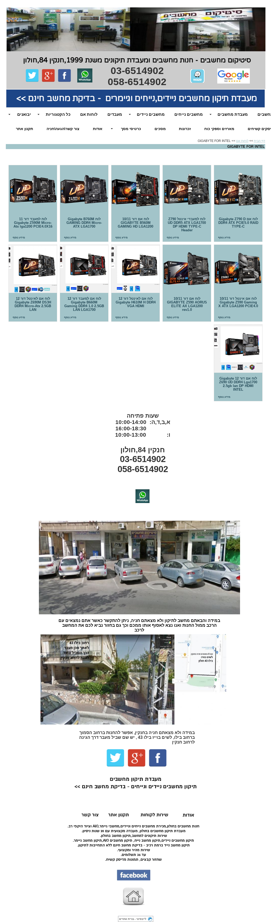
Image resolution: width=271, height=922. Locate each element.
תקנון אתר (24, 129)
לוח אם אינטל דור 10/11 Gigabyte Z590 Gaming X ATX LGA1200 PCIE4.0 (238, 269)
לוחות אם (242, 141)
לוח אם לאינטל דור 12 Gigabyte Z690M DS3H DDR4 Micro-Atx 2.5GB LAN (33, 269)
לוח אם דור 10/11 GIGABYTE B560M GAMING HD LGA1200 (135, 189)
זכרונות (185, 129)
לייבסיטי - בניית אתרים (132, 919)
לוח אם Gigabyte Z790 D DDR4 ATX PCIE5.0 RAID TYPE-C (238, 189)
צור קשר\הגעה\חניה (63, 129)
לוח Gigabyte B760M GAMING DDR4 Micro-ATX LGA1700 (84, 189)
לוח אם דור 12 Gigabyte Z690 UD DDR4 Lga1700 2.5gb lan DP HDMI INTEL (238, 349)
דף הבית (259, 141)
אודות (97, 129)
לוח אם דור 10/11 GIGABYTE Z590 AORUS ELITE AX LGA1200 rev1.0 (187, 269)
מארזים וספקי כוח (219, 129)
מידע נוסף (224, 237)
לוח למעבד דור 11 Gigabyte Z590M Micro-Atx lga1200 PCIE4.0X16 (33, 189)
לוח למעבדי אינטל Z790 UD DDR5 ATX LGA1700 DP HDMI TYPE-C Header (187, 189)
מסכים (160, 129)
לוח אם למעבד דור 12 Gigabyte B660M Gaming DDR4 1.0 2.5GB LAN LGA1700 (84, 269)
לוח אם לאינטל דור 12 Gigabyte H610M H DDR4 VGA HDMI (135, 269)
